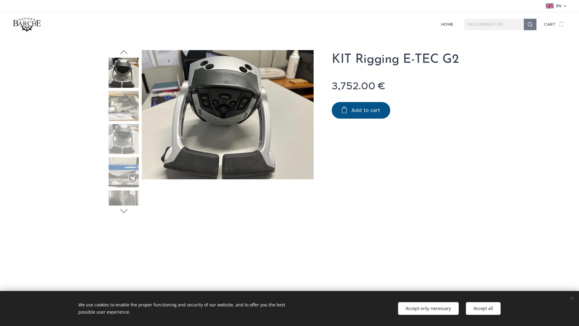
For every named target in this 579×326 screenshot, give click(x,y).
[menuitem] (449, 24)
